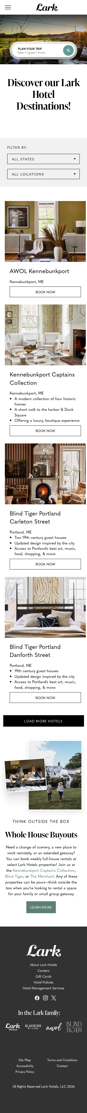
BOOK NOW (55, 432)
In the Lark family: (39, 1012)
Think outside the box (41, 821)
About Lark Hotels (43, 964)
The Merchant (42, 876)
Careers (43, 970)
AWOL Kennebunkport (39, 271)
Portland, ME (21, 531)
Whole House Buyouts (41, 834)
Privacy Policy (24, 1071)
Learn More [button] (43, 909)
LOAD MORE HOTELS (43, 720)
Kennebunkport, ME (27, 281)
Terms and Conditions (62, 1060)
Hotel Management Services (43, 987)
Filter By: (17, 147)
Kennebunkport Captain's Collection (44, 870)
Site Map (25, 1060)
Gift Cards (43, 976)
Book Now (55, 293)
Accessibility (24, 1066)
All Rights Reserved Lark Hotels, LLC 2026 (44, 1086)
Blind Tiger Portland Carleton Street (35, 517)
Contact (62, 1066)
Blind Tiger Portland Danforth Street (35, 651)
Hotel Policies (43, 982)
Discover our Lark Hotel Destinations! (43, 93)
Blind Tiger (14, 876)
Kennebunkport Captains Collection (42, 378)
